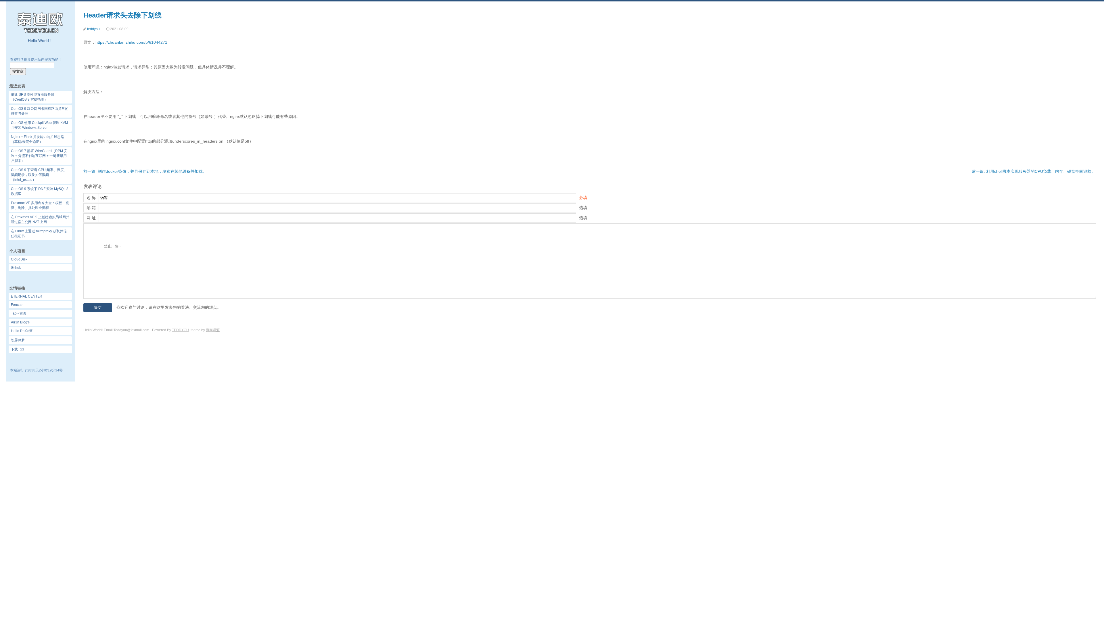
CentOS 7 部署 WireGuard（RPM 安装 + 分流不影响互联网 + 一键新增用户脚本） (39, 156)
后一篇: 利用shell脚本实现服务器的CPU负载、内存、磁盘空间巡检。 (1033, 171)
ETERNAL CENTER (26, 296)
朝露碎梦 (18, 340)
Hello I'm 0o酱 (22, 331)
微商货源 (213, 330)
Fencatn (17, 305)
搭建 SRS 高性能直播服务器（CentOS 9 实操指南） (32, 97)
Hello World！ (40, 40)
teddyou (93, 29)
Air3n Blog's (20, 322)
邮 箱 (91, 208)
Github (16, 268)
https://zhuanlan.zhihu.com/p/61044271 (131, 42)
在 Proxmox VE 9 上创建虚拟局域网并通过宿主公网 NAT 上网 (40, 219)
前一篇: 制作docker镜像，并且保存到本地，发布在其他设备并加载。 (145, 171)
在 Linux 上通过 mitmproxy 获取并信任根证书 (39, 233)
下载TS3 (17, 349)
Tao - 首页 (18, 313)
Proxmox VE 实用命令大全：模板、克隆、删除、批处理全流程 (40, 205)
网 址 (91, 218)
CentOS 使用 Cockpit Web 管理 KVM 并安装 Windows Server (39, 125)
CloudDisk (19, 259)
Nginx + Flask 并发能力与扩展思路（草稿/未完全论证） (37, 139)
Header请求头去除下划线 (122, 15)
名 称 (91, 197)
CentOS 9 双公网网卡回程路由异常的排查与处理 (39, 111)
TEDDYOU (180, 330)
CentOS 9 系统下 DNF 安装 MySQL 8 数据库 (39, 191)
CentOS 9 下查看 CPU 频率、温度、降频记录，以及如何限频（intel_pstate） (39, 175)
